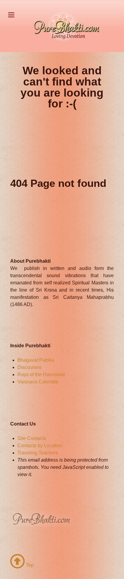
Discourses (29, 367)
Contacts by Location (39, 445)
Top (29, 565)
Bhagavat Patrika (35, 360)
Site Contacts (31, 438)
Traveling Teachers (37, 452)
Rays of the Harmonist (41, 374)
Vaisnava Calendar (37, 381)
